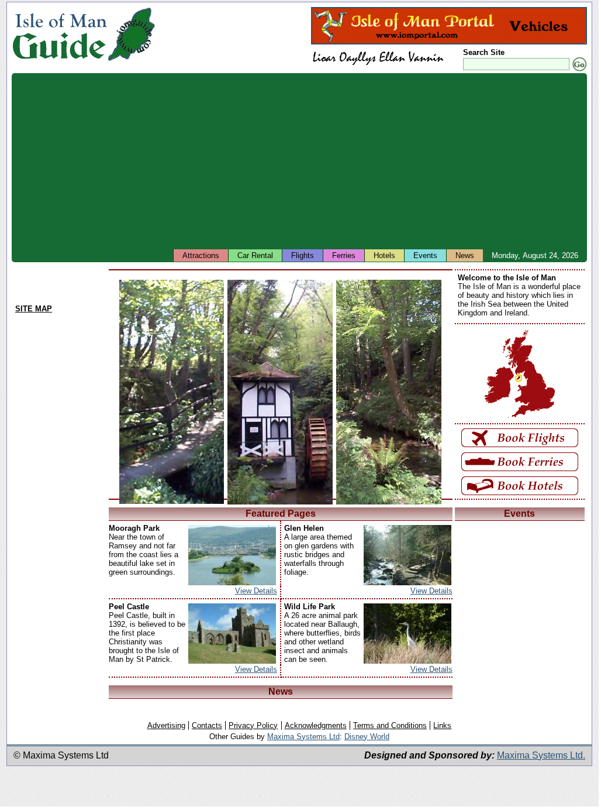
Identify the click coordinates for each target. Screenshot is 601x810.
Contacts (207, 725)
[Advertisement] (306, 161)
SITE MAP (33, 308)
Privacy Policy (253, 725)
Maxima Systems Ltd (303, 736)
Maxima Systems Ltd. (541, 755)
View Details (256, 590)
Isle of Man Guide (59, 34)
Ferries (343, 255)
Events (425, 255)
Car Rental (255, 255)
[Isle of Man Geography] (131, 61)
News (464, 255)
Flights (302, 255)
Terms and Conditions (390, 725)
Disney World (366, 736)
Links (442, 725)
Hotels (384, 255)
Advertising (166, 725)
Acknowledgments (316, 725)
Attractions (200, 255)
